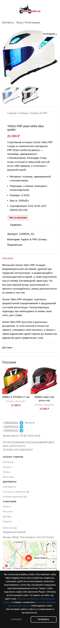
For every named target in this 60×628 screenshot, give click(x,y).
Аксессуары (8, 477)
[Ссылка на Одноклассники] (24, 245)
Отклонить (16, 619)
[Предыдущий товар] (9, 120)
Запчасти (7, 467)
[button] (5, 57)
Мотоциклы (8, 462)
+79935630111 (10, 422)
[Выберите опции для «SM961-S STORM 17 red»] (5, 391)
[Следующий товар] (16, 120)
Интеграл (20, 401)
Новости (7, 506)
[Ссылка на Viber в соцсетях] (38, 245)
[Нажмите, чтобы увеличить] (7, 79)
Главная (11, 113)
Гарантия (7, 521)
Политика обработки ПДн (15, 496)
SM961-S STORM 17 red (15, 397)
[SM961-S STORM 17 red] (15, 380)
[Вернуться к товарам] (12, 120)
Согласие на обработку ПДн (16, 492)
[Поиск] (56, 22)
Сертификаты (9, 486)
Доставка (7, 516)
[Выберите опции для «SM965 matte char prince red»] (34, 391)
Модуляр (49, 404)
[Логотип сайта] (30, 9)
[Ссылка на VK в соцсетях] (31, 245)
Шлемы (24, 113)
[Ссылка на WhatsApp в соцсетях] (28, 245)
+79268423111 (10, 426)
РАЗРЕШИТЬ (43, 619)
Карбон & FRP (39, 113)
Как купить (8, 511)
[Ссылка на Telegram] (35, 245)
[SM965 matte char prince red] (44, 380)
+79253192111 (10, 430)
